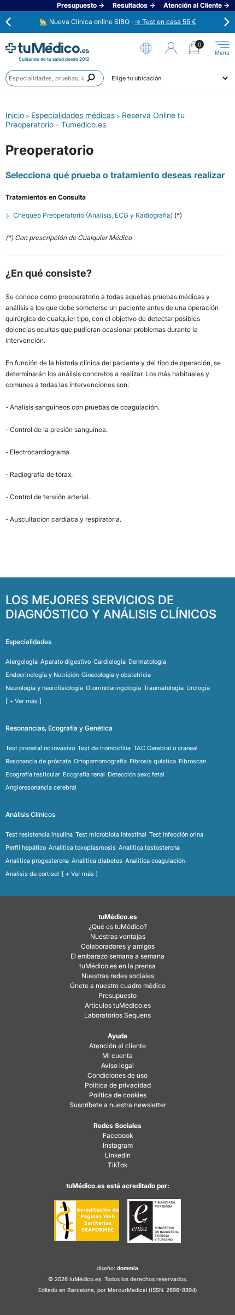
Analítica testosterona (149, 847)
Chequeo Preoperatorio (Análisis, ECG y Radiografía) (93, 215)
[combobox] (54, 78)
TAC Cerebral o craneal (165, 748)
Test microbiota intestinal (110, 834)
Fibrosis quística (153, 761)
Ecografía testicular (32, 774)
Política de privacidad (118, 1085)
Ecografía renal (84, 774)
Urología (198, 688)
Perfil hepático (25, 847)
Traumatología (164, 688)
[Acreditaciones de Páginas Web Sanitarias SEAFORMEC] (86, 1221)
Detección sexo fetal (136, 774)
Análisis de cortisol (32, 874)
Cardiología (109, 661)
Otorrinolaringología (113, 688)
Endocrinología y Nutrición (42, 675)
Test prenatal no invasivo (40, 748)
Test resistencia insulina (39, 834)
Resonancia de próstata (38, 761)
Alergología (21, 661)
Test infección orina (176, 834)
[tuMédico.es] (47, 48)
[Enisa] (153, 1221)
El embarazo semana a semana (117, 956)
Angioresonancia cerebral (41, 787)
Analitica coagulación (155, 860)
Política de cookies (117, 1095)
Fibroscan (192, 761)
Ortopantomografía (100, 761)
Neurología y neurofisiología (44, 688)
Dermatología (147, 661)
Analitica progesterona (37, 860)
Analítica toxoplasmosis (82, 847)
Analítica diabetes (97, 860)
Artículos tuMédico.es (118, 1005)
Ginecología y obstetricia (116, 675)
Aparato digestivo (65, 661)
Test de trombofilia (104, 748)
